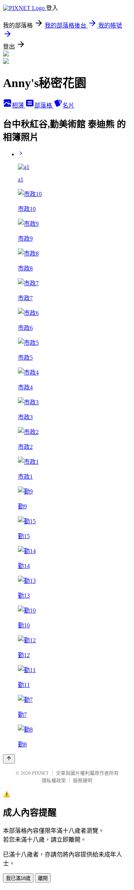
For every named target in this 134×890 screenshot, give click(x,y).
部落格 (44, 105)
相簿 (18, 105)
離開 (43, 878)
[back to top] (9, 759)
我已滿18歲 (18, 878)
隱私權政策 (54, 780)
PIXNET (40, 773)
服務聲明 (82, 780)
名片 (68, 105)
